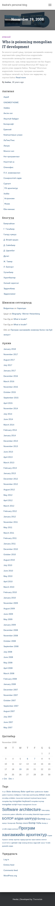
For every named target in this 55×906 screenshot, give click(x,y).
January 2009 (10, 625)
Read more (21, 77)
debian (42, 795)
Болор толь (35, 823)
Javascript (19, 798)
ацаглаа (16, 839)
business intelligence (14, 795)
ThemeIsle (37, 899)
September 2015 (11, 398)
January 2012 (10, 516)
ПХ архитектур (11, 188)
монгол (44, 839)
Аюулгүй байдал (11, 119)
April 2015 (8, 403)
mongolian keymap (37, 801)
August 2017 (9, 360)
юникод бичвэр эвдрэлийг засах (33, 843)
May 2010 (8, 576)
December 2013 (11, 441)
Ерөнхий (6, 37)
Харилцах (21, 308)
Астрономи (9, 198)
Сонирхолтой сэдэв (12, 178)
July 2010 (8, 565)
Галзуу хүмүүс (10, 234)
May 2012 (8, 495)
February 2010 (10, 592)
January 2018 (10, 349)
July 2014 (8, 414)
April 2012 (8, 500)
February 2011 (10, 538)
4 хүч (4, 792)
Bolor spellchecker (37, 792)
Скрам (49, 835)
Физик (7, 204)
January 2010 (10, 598)
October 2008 (10, 641)
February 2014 (10, 430)
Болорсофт (9, 124)
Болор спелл (22, 823)
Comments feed (11, 870)
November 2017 (11, 354)
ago (18, 82)
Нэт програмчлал (11, 156)
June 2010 (8, 571)
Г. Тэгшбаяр (9, 229)
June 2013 (8, 452)
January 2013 (10, 473)
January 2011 (10, 544)
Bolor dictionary (13, 791)
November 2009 (11, 603)
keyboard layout (36, 798)
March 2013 (9, 462)
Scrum (34, 804)
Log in (6, 859)
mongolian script (9, 804)
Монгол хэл (9, 151)
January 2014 (10, 435)
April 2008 (8, 668)
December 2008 (11, 630)
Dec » (11, 779)
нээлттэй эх (6, 843)
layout (44, 798)
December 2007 (11, 690)
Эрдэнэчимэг (10, 294)
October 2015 (10, 392)
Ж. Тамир (8, 261)
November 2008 (11, 635)
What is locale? (20, 319)
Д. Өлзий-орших (11, 240)
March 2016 (9, 381)
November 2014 (11, 408)
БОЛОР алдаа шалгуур (19, 818)
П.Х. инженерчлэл (12, 173)
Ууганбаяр (8, 272)
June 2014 (8, 419)
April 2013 (8, 457)
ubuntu (19, 814)
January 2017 (10, 370)
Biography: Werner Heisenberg (26, 314)
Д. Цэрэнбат (9, 250)
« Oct (4, 779)
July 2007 (8, 717)
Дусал (6, 256)
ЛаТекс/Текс (9, 140)
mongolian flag (7, 801)
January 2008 (10, 684)
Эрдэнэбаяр (9, 288)
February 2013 (10, 468)
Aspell (6, 97)
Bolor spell (25, 791)
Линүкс (7, 146)
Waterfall (36, 814)
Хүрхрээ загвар (7, 839)
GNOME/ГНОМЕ (11, 102)
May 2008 (8, 662)
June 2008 (8, 657)
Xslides (7, 108)
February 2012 (10, 511)
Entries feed (9, 865)
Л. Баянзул (9, 267)
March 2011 (9, 533)
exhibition (12, 798)
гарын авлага (36, 839)
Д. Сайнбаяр (9, 245)
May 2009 (8, 619)
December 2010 (11, 549)
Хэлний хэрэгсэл (11, 283)
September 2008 (11, 646)
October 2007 (10, 700)
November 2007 (11, 695)
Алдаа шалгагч (44, 814)
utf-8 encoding (27, 814)
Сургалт (7, 183)
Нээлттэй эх (9, 162)
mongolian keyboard (21, 801)
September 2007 (11, 706)
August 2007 (9, 711)
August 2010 (9, 560)
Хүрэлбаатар (10, 277)
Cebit (24, 795)
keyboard (27, 798)
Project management (24, 804)
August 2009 (9, 608)
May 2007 (8, 727)
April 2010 (8, 581)
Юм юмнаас (9, 209)
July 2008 (8, 652)
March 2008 (9, 673)
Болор (41, 818)
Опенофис (8, 167)
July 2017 (8, 365)
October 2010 (10, 554)
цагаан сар (16, 843)
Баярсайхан (9, 223)
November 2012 (11, 484)
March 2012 (9, 506)
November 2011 (11, 522)
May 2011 (8, 527)
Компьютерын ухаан (13, 135)
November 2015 (11, 387)
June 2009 (8, 614)
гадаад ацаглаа (25, 839)
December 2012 (11, 479)
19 (20, 769)
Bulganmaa (9, 308)
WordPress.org (10, 875)
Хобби (6, 194)
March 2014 (9, 425)
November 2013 (11, 446)
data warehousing (32, 795)
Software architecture (21, 809)
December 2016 (11, 376)
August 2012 (9, 489)
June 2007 (8, 722)
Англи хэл (8, 113)
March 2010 (9, 587)
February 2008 (10, 679)
